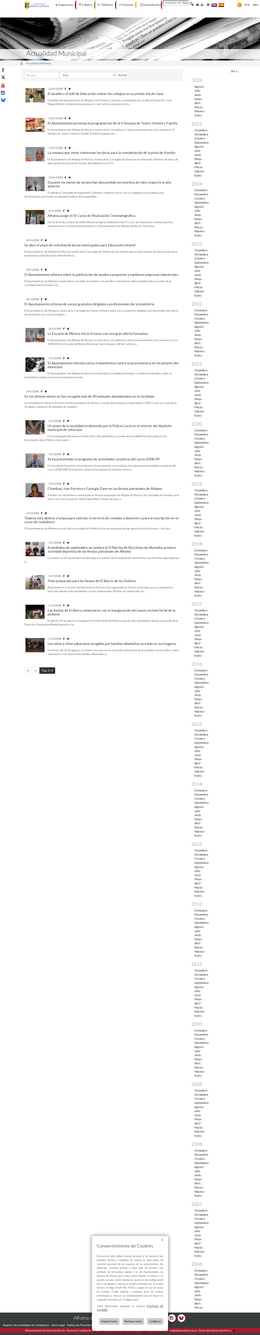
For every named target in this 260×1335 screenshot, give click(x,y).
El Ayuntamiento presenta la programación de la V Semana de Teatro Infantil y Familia (112, 123)
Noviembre (201, 134)
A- (237, 71)
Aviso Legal (58, 1325)
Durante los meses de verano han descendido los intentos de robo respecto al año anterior (109, 184)
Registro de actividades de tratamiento (26, 1325)
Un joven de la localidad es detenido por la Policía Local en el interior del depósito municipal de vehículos (110, 428)
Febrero (199, 111)
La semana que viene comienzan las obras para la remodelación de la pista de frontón (111, 152)
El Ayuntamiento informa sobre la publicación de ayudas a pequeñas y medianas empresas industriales (101, 274)
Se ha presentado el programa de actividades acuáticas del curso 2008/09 (104, 459)
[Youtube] (12, 85)
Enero (198, 115)
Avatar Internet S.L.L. (222, 1330)
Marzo (198, 107)
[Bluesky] (12, 100)
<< (35, 670)
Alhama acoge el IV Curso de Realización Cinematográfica (91, 215)
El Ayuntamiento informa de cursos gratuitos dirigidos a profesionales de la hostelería (89, 304)
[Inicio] (21, 63)
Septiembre (201, 142)
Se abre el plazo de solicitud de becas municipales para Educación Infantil (80, 245)
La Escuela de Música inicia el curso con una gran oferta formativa (98, 333)
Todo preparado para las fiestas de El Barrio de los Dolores (92, 581)
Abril (197, 103)
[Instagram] (12, 93)
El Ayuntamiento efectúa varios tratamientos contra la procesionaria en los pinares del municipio (113, 365)
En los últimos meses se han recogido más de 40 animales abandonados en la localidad (89, 396)
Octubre (199, 138)
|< (28, 670)
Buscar (123, 75)
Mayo (198, 99)
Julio (197, 90)
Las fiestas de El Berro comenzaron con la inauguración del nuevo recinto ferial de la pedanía (111, 612)
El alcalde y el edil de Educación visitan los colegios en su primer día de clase (105, 93)
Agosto (199, 86)
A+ (233, 71)
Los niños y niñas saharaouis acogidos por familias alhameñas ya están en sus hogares (112, 643)
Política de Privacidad (79, 1325)
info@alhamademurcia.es (183, 1330)
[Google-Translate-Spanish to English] (214, 5)
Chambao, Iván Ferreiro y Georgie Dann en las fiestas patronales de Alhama (105, 488)
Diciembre (200, 130)
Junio (197, 94)
